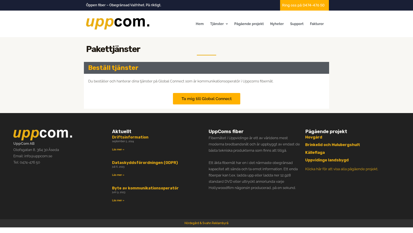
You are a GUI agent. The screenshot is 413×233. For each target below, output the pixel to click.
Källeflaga (315, 152)
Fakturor (317, 24)
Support (297, 24)
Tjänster (217, 24)
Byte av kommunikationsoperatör (145, 188)
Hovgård (313, 137)
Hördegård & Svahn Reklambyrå (206, 223)
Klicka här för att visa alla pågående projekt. (341, 169)
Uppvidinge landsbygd (327, 160)
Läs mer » (118, 149)
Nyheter (277, 24)
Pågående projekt (249, 24)
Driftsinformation (130, 137)
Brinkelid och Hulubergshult (332, 144)
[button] (219, 24)
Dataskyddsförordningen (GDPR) (145, 162)
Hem (200, 24)
